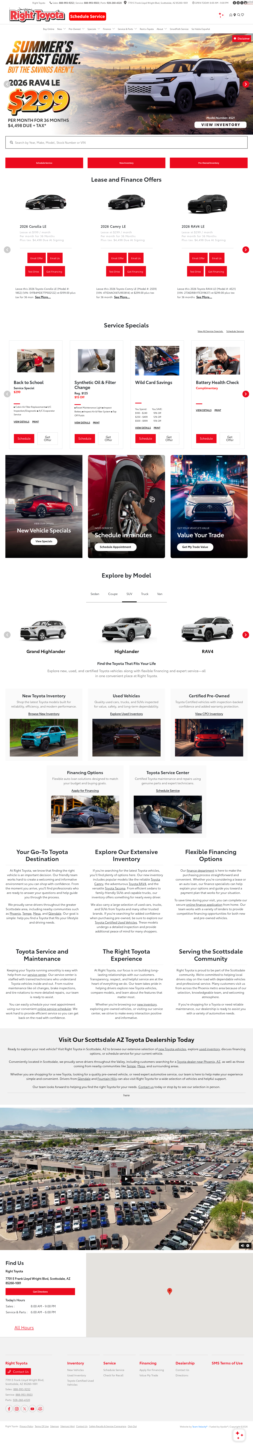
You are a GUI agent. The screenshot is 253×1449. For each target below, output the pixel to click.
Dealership (185, 1362)
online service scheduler (54, 1008)
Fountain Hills (107, 1078)
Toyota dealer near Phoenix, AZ (198, 1061)
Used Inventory (76, 1375)
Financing (148, 1362)
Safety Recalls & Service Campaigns (107, 1426)
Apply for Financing (85, 790)
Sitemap (54, 1426)
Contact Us (20, 1371)
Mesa (37, 913)
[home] (231, 15)
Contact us (146, 1086)
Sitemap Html (67, 1426)
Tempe (26, 913)
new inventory (147, 1004)
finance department (200, 870)
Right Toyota (11, 1426)
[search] (238, 15)
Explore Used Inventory (126, 713)
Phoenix (15, 913)
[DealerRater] (40, 1408)
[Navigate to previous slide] (3, 84)
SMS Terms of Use (227, 1362)
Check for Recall (113, 1375)
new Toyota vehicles (172, 1049)
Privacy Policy (26, 1426)
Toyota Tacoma (115, 888)
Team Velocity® (199, 1426)
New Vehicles (75, 1370)
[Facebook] (234, 2)
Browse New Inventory (43, 713)
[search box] (126, 140)
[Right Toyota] (37, 14)
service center (36, 974)
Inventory (75, 1362)
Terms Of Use (42, 1426)
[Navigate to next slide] (250, 84)
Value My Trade (148, 1375)
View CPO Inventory (209, 713)
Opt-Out (132, 1426)
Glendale (54, 913)
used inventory (209, 1049)
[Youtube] (32, 1408)
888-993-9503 (91, 2)
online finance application (204, 904)
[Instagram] (238, 2)
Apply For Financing (151, 1370)
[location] (125, 3)
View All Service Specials (210, 331)
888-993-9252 (66, 2)
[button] (169, 1291)
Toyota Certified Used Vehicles (116, 922)
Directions (182, 1375)
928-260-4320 (114, 2)
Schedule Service (235, 331)
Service (109, 1362)
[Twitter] (242, 2)
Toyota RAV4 (137, 883)
